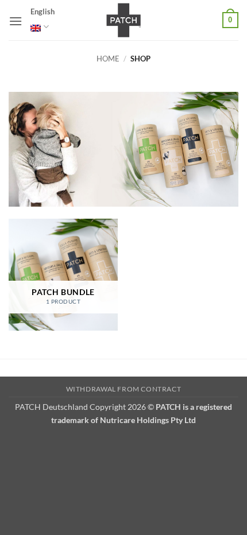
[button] (15, 21)
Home (108, 58)
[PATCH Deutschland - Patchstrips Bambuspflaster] (123, 20)
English (42, 11)
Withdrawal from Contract (124, 389)
